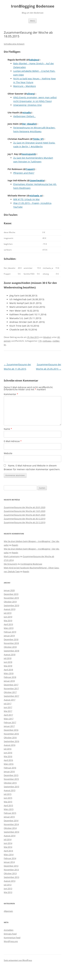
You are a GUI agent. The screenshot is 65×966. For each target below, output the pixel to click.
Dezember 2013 (11, 865)
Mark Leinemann (12, 556)
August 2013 (9, 881)
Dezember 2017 (11, 684)
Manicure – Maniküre (24, 86)
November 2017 (11, 688)
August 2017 (9, 699)
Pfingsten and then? (23, 172)
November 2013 (11, 869)
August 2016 (9, 745)
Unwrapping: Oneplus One (27, 104)
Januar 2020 (9, 590)
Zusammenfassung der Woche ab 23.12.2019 (24, 522)
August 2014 (9, 835)
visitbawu (46, 341)
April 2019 (8, 624)
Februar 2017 (10, 722)
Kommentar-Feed (12, 937)
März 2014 (8, 854)
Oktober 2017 (10, 692)
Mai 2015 (8, 801)
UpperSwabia (37, 180)
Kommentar (11, 394)
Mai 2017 (8, 711)
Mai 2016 (8, 756)
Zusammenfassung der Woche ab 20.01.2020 (24, 507)
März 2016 (8, 764)
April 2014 (8, 850)
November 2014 (11, 824)
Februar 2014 (10, 858)
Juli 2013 (7, 884)
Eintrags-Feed (10, 933)
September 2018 (11, 650)
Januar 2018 (9, 680)
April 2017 (8, 714)
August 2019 (9, 609)
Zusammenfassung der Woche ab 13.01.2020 (24, 511)
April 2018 (8, 669)
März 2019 (8, 628)
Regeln (15, 545)
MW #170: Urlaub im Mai (26, 199)
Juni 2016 (8, 752)
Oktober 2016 (10, 737)
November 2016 (11, 733)
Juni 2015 (8, 797)
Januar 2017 (9, 726)
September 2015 (11, 786)
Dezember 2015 (11, 775)
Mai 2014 (8, 847)
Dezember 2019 (11, 594)
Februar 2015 (10, 813)
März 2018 (8, 673)
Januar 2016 (9, 771)
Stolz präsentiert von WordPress (18, 960)
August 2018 (9, 654)
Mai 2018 (8, 665)
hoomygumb (28, 154)
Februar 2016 (10, 767)
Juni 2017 (8, 707)
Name (8, 428)
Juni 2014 (8, 843)
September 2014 (11, 831)
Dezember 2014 (11, 820)
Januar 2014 (9, 862)
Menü (32, 20)
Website (8, 453)
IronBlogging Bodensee (32, 6)
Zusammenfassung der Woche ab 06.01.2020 (24, 514)
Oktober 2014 (10, 828)
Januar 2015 (9, 816)
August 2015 (9, 790)
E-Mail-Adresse (13, 441)
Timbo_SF (38, 138)
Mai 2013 (8, 892)
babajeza (34, 59)
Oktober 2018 (10, 647)
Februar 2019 (10, 631)
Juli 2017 (7, 703)
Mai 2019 (8, 620)
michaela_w (35, 195)
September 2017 (11, 696)
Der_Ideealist (29, 123)
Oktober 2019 (10, 601)
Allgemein (8, 911)
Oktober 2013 (10, 873)
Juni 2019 (8, 616)
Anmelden (8, 930)
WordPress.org (11, 941)
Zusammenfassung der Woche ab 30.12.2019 (24, 518)
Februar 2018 (10, 677)
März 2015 (8, 809)
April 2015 (8, 805)
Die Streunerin (10, 563)
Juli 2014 (7, 839)
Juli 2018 (7, 658)
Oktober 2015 (10, 782)
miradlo (26, 112)
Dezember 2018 (11, 639)
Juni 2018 (8, 662)
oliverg (30, 93)
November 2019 (11, 597)
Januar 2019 (9, 635)
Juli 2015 (7, 794)
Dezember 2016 (11, 730)
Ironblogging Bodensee (31, 563)
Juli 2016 (7, 748)
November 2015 (11, 779)
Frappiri (30, 169)
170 (39, 341)
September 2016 (11, 741)
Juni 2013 (8, 888)
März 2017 (8, 718)
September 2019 (11, 605)
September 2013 (11, 877)
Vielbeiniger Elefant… (24, 116)
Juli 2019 (7, 613)
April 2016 (8, 760)
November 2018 (11, 643)
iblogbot (47, 337)
